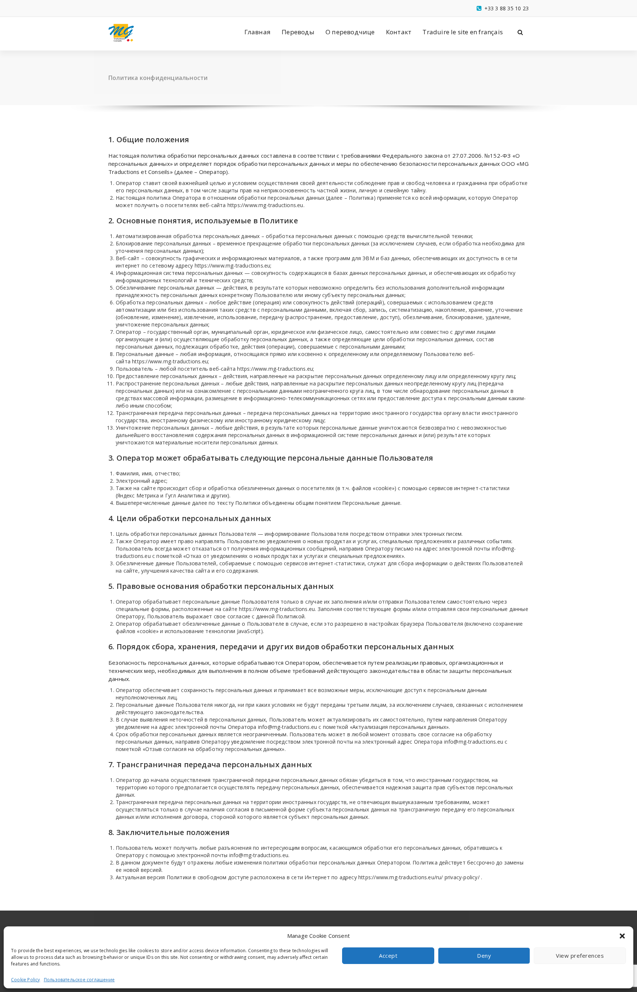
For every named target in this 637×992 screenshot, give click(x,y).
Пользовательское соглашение (79, 980)
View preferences (580, 955)
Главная (257, 32)
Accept (388, 955)
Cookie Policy (25, 980)
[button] (622, 936)
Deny (484, 955)
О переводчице (350, 32)
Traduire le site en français (462, 32)
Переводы (298, 32)
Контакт (398, 32)
